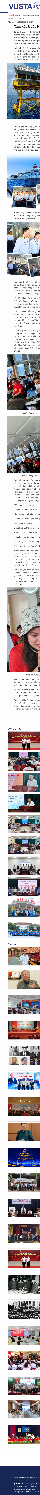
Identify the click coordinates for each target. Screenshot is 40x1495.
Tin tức (10, 18)
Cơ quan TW (19, 18)
